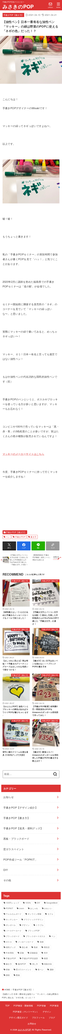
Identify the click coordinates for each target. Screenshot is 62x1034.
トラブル (40, 925)
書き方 (33, 536)
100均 (28, 902)
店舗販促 (34, 952)
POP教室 (54, 1005)
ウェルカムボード (13, 913)
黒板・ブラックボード (16, 838)
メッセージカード (26, 941)
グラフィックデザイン (33, 919)
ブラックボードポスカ (35, 936)
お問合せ (32, 1023)
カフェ (50, 913)
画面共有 (48, 963)
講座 (8, 975)
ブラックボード (13, 936)
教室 (46, 958)
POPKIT (9, 908)
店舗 (22, 952)
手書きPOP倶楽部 (30, 958)
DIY (5, 870)
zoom (21, 908)
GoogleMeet (51, 902)
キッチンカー (12, 919)
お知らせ (8, 797)
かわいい (48, 908)
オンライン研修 (34, 913)
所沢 (46, 952)
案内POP (22, 963)
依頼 (42, 941)
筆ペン (41, 969)
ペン (8, 536)
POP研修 (41, 1005)
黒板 (18, 975)
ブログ (52, 1017)
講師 (52, 969)
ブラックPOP (34, 930)
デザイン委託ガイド (18, 1017)
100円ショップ (12, 902)
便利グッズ (11, 947)
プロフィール (38, 1017)
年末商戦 (10, 952)
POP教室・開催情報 (23, 1005)
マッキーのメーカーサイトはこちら (23, 454)
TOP (7, 1005)
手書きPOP (20, 536)
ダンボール (11, 925)
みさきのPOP (18, 6)
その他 (7, 880)
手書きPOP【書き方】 (13, 15)
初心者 (25, 947)
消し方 (35, 963)
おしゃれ (34, 908)
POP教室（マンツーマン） (25, 1011)
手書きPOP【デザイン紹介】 (20, 807)
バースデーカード (13, 930)
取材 (36, 947)
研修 (8, 969)
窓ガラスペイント (13, 849)
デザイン (26, 925)
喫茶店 (47, 947)
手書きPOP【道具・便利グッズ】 (23, 828)
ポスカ (9, 941)
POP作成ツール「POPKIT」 (20, 859)
